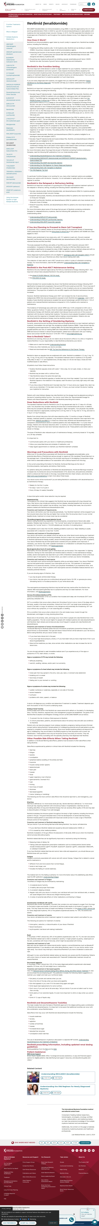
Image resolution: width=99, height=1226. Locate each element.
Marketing (33, 1219)
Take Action (64, 1157)
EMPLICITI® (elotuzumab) (43, 217)
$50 (48, 1142)
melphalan (81, 298)
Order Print (47, 1077)
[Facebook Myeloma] (2, 614)
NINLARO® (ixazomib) (13, 134)
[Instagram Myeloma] (93, 1150)
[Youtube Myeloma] (81, 1150)
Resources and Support (47, 10)
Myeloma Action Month (66, 1185)
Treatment (57, 14)
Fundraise (73, 4)
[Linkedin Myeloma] (2, 621)
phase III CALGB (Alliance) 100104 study (46, 275)
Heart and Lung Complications (37, 476)
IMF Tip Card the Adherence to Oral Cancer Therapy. (67, 349)
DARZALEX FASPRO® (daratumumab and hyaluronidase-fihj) (13, 87)
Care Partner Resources (29, 1169)
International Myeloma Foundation (20, 14)
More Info (53, 1223)
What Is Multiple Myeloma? (10, 10)
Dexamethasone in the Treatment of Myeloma (50, 156)
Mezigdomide (10, 124)
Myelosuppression (57, 546)
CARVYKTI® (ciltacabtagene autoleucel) (11, 67)
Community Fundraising (66, 1166)
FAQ (5, 1198)
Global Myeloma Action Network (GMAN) (66, 1181)
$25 (42, 1142)
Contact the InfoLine (28, 1166)
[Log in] (93, 4)
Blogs (57, 4)
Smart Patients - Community (27, 1181)
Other (75, 1142)
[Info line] (71, 1219)
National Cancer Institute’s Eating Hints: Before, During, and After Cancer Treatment (60, 971)
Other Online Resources (29, 1177)
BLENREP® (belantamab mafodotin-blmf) (11, 60)
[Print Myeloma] (2, 624)
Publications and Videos (30, 10)
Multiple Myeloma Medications (72, 14)
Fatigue (51, 877)
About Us (38, 4)
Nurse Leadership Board (48, 1176)
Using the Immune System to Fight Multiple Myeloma (12, 199)
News (45, 4)
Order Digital (58, 1077)
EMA (55, 1049)
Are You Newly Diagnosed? (8, 1164)
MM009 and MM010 (43, 420)
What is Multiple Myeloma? (9, 1158)
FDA (46, 1049)
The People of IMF (84, 1162)
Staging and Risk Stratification (8, 1172)
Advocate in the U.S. (65, 1177)
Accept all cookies (27, 1223)
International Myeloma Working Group (47, 1168)
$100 (54, 1142)
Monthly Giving (64, 1173)
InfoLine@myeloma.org (74, 334)
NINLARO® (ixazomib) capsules (45, 222)
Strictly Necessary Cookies (11, 1219)
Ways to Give (73, 10)
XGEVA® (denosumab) (13, 183)
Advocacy (65, 4)
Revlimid (58, 344)
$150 (61, 1142)
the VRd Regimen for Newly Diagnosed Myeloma (51, 165)
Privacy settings (6, 1208)
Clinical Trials (7, 1186)
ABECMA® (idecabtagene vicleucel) (11, 46)
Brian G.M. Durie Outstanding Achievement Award (48, 1186)
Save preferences (9, 1223)
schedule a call (62, 1218)
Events (51, 4)
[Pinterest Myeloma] (89, 1150)
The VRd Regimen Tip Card (39, 170)
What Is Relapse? (11, 32)
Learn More (85, 1142)
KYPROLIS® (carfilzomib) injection (46, 219)
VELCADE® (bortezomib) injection (46, 163)
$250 (67, 1142)
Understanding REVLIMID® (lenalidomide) (60, 1074)
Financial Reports (83, 1173)
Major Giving (63, 1169)
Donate (62, 1162)
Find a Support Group (28, 1162)
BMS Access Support (34, 1054)
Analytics (24, 1219)
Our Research (63, 10)
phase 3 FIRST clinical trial (86, 908)
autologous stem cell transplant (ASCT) (77, 255)
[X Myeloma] (2, 617)
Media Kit (81, 1169)
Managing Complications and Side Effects (10, 1181)
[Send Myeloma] (2, 627)
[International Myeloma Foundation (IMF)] (18, 4)
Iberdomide (10, 109)
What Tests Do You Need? (11, 1168)
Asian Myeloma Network (48, 1172)
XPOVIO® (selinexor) (13, 186)
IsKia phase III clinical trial (60, 231)
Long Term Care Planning (11, 1190)
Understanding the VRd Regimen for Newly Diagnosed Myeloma (65, 1087)
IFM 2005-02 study (39, 278)
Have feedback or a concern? (77, 1223)
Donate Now (88, 10)
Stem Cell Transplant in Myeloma (46, 167)
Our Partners (82, 1166)
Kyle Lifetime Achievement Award (46, 1180)
